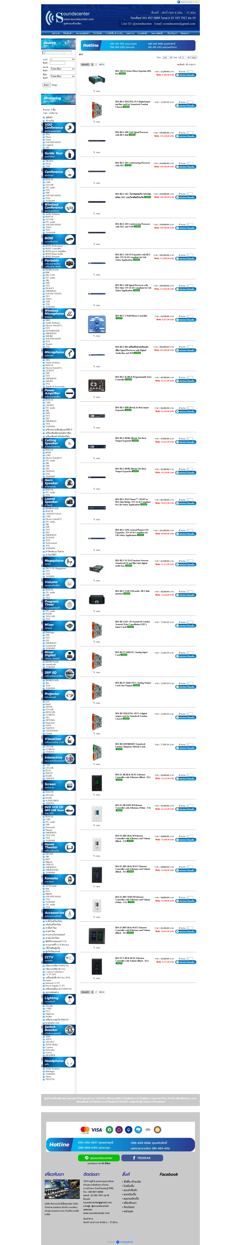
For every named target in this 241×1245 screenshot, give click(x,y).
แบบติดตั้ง (142, 33)
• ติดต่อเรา (128, 1207)
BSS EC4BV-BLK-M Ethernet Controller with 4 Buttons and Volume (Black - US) (132, 838)
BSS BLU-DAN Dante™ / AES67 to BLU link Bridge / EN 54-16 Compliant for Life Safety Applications (133, 502)
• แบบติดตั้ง (129, 1194)
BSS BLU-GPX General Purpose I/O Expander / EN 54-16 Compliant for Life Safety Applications (131, 532)
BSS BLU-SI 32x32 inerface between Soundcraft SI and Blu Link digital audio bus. (131, 563)
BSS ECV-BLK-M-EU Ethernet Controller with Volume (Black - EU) (132, 959)
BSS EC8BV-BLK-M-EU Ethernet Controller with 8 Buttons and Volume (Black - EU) (132, 930)
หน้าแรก (56, 33)
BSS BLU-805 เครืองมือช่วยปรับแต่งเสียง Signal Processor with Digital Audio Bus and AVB (131, 350)
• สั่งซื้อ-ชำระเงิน (131, 1181)
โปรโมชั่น (97, 33)
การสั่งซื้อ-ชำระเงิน (114, 33)
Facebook (168, 1174)
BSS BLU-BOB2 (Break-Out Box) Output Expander (130, 470)
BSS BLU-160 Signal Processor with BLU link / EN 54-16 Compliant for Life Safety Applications (133, 288)
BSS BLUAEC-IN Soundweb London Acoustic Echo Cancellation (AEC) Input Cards (132, 624)
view (97, 91)
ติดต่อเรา (185, 33)
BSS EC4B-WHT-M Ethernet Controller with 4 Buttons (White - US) (133, 806)
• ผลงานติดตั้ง (130, 1198)
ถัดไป (101, 64)
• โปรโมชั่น (128, 1186)
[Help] (54, 85)
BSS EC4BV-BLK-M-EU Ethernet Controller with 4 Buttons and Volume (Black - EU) (132, 869)
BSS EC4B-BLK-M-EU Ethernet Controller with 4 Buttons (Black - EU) (132, 776)
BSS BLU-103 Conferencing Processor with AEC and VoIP (132, 225)
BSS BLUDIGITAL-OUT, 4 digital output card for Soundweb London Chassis (131, 716)
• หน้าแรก (127, 1211)
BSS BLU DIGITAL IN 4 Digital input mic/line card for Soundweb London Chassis (132, 104)
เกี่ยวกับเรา (172, 33)
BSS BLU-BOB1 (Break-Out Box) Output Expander (130, 439)
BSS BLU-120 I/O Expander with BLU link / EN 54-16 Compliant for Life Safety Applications (133, 257)
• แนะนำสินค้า (129, 1190)
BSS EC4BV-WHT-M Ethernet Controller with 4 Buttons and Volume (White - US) (132, 900)
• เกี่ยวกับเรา (129, 1203)
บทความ (130, 33)
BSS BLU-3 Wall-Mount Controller (131, 316)
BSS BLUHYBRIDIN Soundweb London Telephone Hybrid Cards (130, 745)
